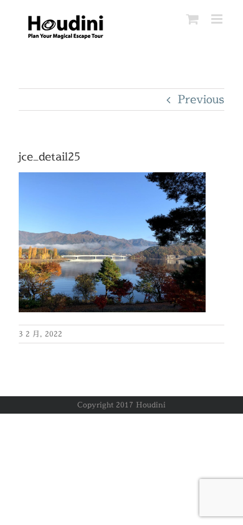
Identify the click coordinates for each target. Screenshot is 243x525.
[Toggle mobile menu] (217, 19)
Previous (201, 99)
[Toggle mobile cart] (192, 19)
